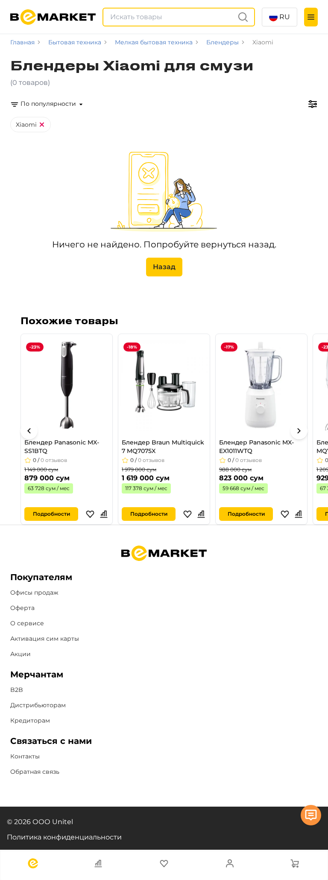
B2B (16, 690)
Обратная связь (34, 771)
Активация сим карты (44, 638)
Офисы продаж (34, 592)
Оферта (22, 608)
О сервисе (27, 623)
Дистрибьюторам (38, 705)
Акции (20, 654)
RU (284, 17)
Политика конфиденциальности (64, 837)
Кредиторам (30, 720)
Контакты (25, 756)
